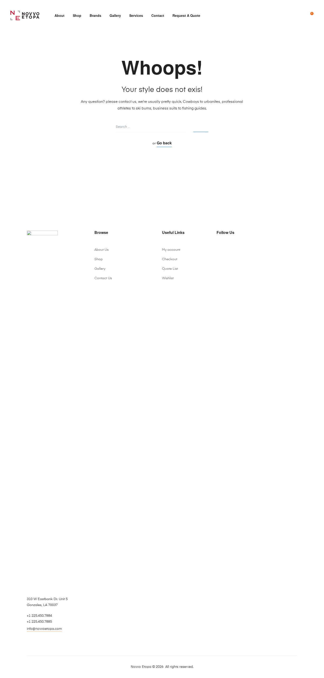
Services (136, 15)
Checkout (169, 259)
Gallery (115, 15)
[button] (44, 629)
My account (171, 249)
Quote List (170, 268)
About (60, 15)
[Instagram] (232, 248)
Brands (95, 15)
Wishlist (168, 278)
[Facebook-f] (218, 248)
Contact (157, 15)
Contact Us (103, 278)
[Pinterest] (238, 248)
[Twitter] (225, 248)
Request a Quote (186, 15)
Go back (164, 143)
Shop (77, 15)
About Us (101, 249)
